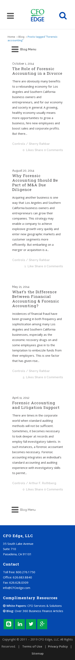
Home (11, 36)
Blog (21, 36)
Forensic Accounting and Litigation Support (36, 405)
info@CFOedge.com (16, 588)
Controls (18, 144)
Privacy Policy (58, 646)
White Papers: (34, 606)
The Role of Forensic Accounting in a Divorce (37, 71)
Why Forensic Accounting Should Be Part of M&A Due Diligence (35, 182)
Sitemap (38, 653)
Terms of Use (32, 646)
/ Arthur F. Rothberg (41, 483)
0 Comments (53, 150)
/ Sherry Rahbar (38, 144)
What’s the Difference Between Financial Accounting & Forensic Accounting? (35, 298)
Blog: (34, 611)
